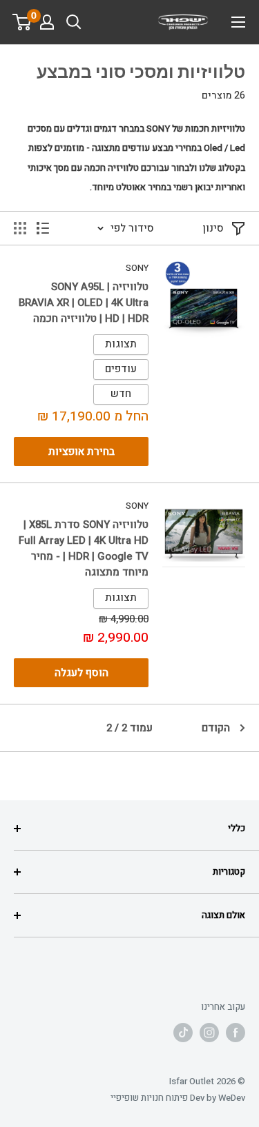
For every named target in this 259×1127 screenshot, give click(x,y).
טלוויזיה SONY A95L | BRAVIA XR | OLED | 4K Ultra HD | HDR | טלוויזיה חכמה (83, 303)
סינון (213, 228)
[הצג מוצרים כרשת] (20, 228)
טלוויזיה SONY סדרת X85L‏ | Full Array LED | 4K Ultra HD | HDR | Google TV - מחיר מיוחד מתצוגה (83, 548)
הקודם (216, 727)
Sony (137, 267)
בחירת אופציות (81, 451)
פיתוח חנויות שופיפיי (149, 1097)
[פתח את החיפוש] (73, 22)
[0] (22, 22)
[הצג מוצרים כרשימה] (43, 228)
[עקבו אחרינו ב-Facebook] (235, 1032)
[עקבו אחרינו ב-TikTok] (183, 1032)
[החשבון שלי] (47, 22)
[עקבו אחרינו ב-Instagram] (209, 1032)
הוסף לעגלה (81, 672)
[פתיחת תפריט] (238, 22)
